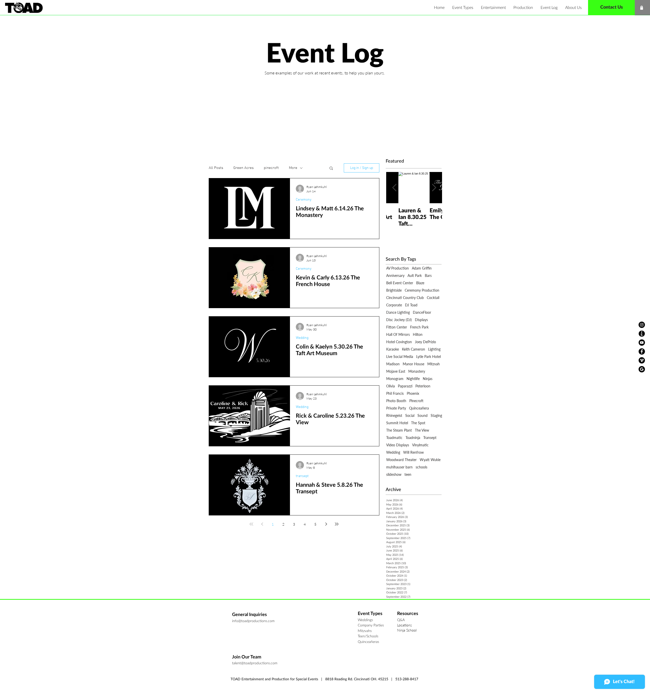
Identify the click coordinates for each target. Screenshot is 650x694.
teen (407, 474)
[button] (462, 7)
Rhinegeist (394, 415)
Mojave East (395, 371)
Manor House (413, 364)
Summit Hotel (397, 423)
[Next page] (326, 524)
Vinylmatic (420, 445)
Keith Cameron (413, 349)
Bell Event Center (399, 283)
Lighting (434, 349)
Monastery (416, 371)
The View (422, 430)
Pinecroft (416, 401)
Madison (393, 364)
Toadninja (412, 437)
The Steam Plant (399, 430)
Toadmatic (394, 437)
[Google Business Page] (642, 369)
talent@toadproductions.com (254, 663)
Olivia (390, 386)
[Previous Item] (394, 188)
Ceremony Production (422, 290)
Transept (429, 437)
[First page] (251, 524)
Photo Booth (396, 401)
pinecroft (271, 168)
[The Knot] (642, 333)
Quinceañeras (368, 642)
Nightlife (413, 378)
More (293, 168)
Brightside (394, 290)
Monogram (394, 378)
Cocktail (433, 297)
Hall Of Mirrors (398, 334)
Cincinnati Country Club (405, 297)
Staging (436, 415)
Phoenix (413, 393)
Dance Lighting (398, 312)
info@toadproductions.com (253, 621)
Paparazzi (405, 386)
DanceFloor (422, 312)
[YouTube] (642, 342)
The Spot (418, 423)
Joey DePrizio (425, 342)
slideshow (393, 474)
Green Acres (243, 168)
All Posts (216, 168)
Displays (421, 320)
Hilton (417, 334)
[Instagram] (642, 325)
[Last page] (336, 524)
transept (302, 476)
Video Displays (397, 445)
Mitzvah (433, 364)
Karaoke (392, 349)
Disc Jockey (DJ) (399, 320)
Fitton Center (396, 327)
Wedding (302, 338)
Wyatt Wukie (430, 460)
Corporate (394, 305)
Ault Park (415, 275)
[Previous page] (262, 524)
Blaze (420, 283)
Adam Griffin (422, 268)
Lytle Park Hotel (428, 356)
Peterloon (422, 386)
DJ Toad (411, 305)
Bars (428, 275)
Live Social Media (399, 356)
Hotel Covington (399, 342)
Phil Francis (395, 393)
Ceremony (304, 200)
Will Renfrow (413, 452)
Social (409, 415)
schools (421, 467)
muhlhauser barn (399, 467)
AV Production (397, 268)
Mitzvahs (365, 631)
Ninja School (407, 630)
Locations (404, 625)
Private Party (396, 408)
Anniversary (395, 275)
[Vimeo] (642, 360)
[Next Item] (434, 188)
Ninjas (427, 378)
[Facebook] (642, 351)
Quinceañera (419, 408)
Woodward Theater (401, 460)
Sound (422, 415)
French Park (419, 327)
